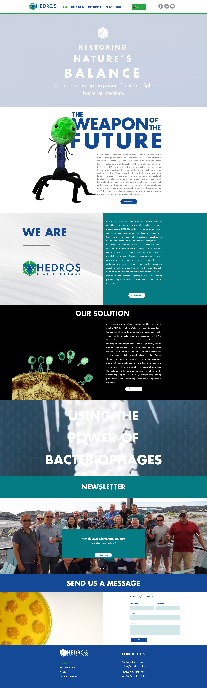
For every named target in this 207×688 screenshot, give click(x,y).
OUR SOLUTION (68, 676)
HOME (63, 662)
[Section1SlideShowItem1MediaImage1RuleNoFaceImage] (100, 568)
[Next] (197, 536)
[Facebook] (160, 6)
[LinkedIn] (166, 6)
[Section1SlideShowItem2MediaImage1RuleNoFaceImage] (103, 568)
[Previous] (9, 536)
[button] (128, 201)
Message (134, 623)
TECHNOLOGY (68, 667)
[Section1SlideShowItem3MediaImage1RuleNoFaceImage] (106, 568)
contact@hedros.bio (142, 596)
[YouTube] (172, 6)
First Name (134, 603)
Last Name (160, 603)
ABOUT (64, 672)
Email (133, 613)
